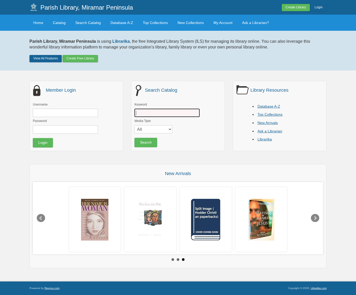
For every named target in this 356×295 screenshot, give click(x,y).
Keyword (140, 104)
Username (40, 104)
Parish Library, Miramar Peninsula (86, 7)
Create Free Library (80, 58)
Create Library (296, 7)
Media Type (142, 121)
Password (40, 121)
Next (315, 218)
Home (38, 23)
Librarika (264, 139)
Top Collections (155, 23)
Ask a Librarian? (255, 23)
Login (319, 7)
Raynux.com (52, 288)
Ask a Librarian (269, 131)
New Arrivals (267, 123)
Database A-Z (122, 23)
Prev (41, 218)
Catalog (59, 23)
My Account (222, 23)
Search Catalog (88, 23)
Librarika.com (319, 288)
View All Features (45, 58)
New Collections (190, 23)
